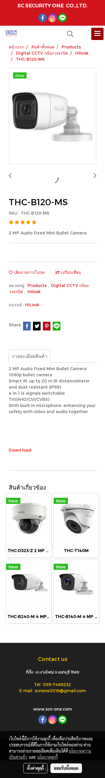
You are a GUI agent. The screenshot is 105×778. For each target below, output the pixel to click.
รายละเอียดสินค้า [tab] (29, 356)
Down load (20, 450)
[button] (68, 34)
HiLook (32, 304)
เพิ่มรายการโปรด (29, 272)
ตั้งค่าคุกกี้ (35, 768)
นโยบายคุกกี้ (47, 757)
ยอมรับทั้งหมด (66, 768)
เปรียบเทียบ (70, 272)
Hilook (34, 291)
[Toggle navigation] (97, 33)
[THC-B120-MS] (52, 116)
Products (37, 285)
